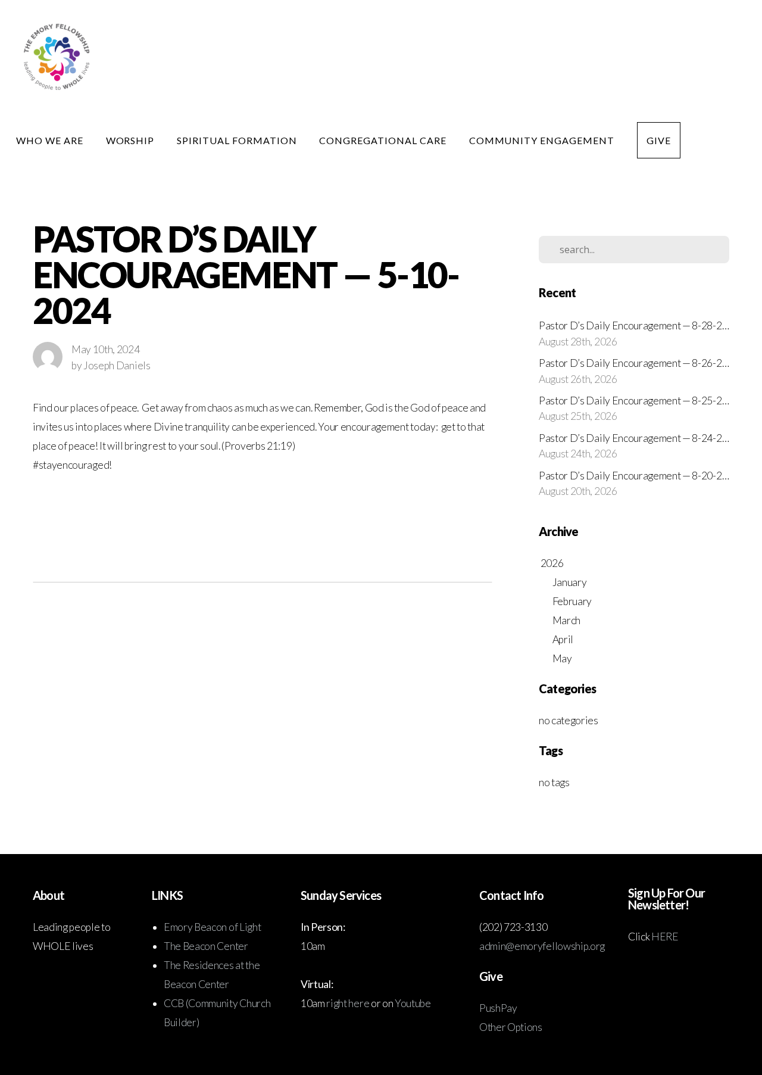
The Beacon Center (206, 946)
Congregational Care (383, 140)
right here (347, 1003)
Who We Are (51, 140)
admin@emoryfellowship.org (542, 946)
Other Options (510, 1027)
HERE (665, 936)
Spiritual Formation (238, 140)
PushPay (498, 1008)
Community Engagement (543, 140)
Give (659, 140)
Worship (131, 140)
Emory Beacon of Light (212, 927)
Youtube (413, 1003)
